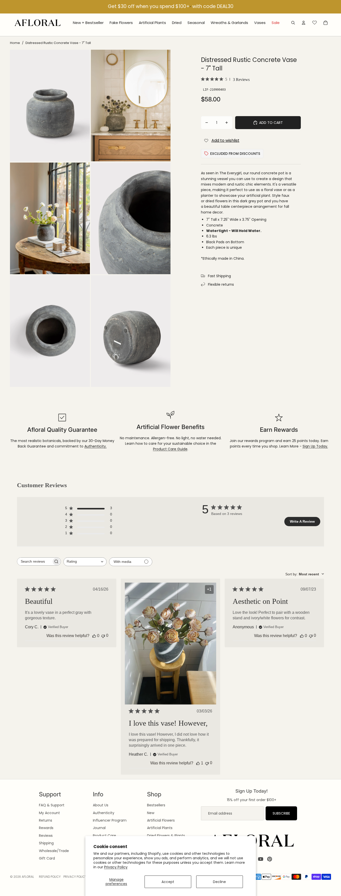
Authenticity (103, 812)
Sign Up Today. (315, 446)
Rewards (46, 827)
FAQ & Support (51, 805)
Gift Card (47, 858)
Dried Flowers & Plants (166, 835)
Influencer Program (110, 820)
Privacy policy (75, 877)
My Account (49, 812)
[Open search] (293, 22)
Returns (45, 820)
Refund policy (50, 877)
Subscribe (281, 813)
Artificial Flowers (161, 820)
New (150, 812)
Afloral (28, 877)
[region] (170, 7)
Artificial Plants (159, 827)
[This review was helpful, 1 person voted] (198, 763)
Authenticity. (95, 446)
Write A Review (302, 521)
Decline (219, 881)
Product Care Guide (170, 449)
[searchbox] (34, 561)
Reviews (46, 835)
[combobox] (85, 561)
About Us (100, 805)
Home (15, 42)
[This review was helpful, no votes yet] (94, 636)
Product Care (104, 835)
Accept (168, 881)
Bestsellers (156, 805)
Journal (99, 827)
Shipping (46, 843)
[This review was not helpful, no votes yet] (103, 635)
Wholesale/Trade (54, 850)
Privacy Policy (116, 867)
